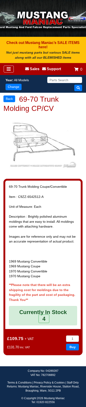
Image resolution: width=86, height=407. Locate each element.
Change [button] (13, 87)
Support (54, 69)
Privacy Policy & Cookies (49, 382)
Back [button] (9, 99)
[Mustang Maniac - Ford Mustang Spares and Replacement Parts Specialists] (43, 18)
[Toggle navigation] (9, 69)
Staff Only (73, 382)
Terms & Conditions (19, 382)
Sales (34, 69)
